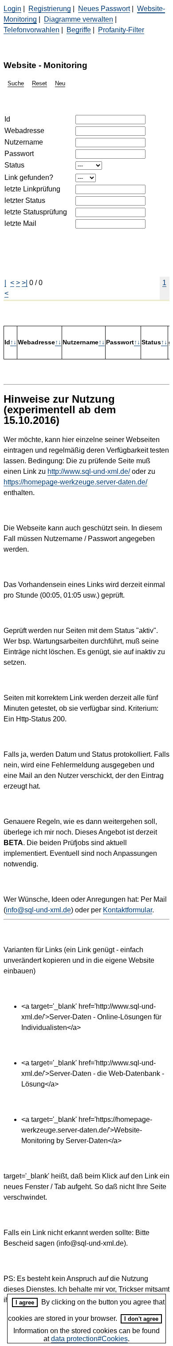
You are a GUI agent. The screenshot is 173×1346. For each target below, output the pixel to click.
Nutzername (23, 142)
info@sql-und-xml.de (38, 910)
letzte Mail (20, 223)
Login (12, 8)
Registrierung (49, 8)
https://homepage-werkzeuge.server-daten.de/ (75, 482)
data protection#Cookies (89, 1338)
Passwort (19, 153)
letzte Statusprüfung (35, 212)
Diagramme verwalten (78, 19)
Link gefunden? (28, 177)
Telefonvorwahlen (31, 30)
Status (14, 165)
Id (7, 119)
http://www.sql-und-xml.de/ (88, 471)
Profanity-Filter (121, 30)
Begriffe (79, 30)
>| (25, 282)
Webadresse (24, 130)
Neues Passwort (104, 8)
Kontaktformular (127, 910)
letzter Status (24, 200)
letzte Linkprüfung (32, 189)
